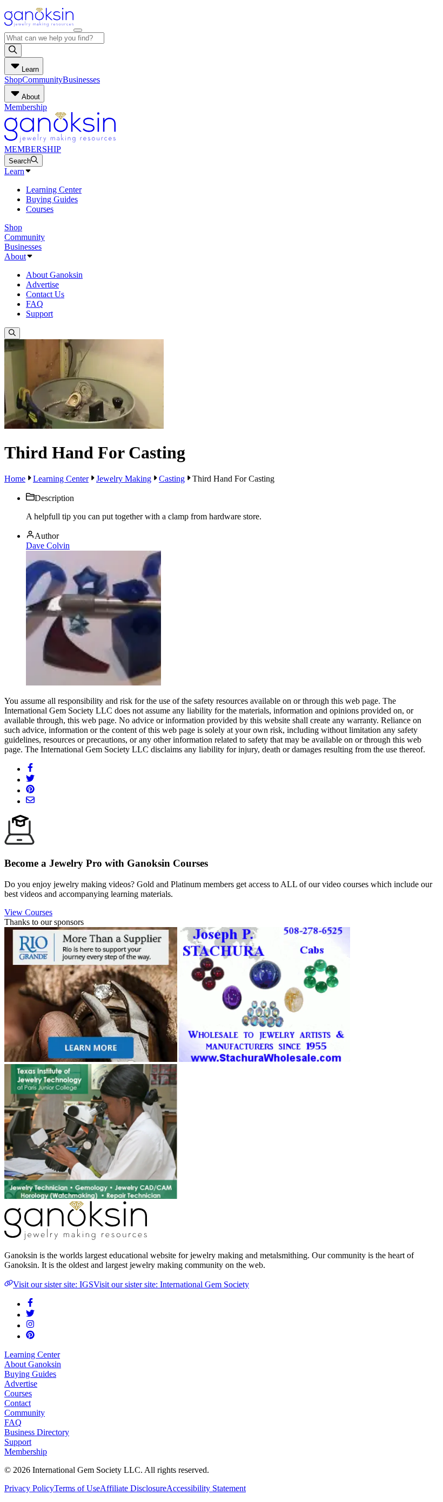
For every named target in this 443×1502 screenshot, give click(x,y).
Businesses (81, 79)
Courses (39, 209)
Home (14, 478)
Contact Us (45, 294)
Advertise (42, 284)
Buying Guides (52, 199)
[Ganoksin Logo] (38, 27)
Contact (17, 1403)
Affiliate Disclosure (133, 1488)
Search (20, 161)
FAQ (34, 303)
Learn (14, 171)
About (15, 256)
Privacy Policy (29, 1488)
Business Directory (36, 1432)
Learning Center (54, 189)
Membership (25, 107)
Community (42, 79)
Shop (13, 79)
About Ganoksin (54, 274)
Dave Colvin (48, 545)
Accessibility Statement (206, 1488)
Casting (172, 478)
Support (39, 313)
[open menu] (77, 30)
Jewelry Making (123, 478)
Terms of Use (77, 1488)
